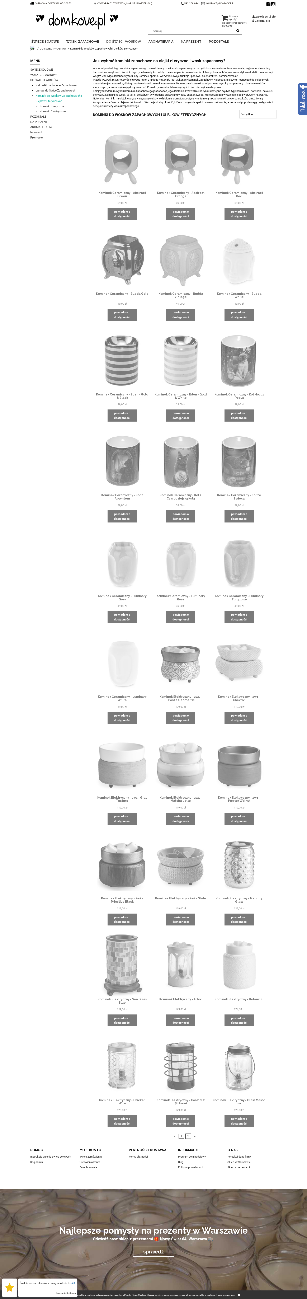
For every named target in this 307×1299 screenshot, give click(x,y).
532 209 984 (191, 3)
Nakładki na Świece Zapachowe (56, 85)
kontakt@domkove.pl (220, 3)
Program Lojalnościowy (192, 1156)
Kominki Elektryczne (53, 111)
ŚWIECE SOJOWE (41, 69)
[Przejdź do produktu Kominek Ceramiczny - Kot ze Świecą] (239, 461)
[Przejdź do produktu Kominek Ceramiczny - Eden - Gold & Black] (122, 360)
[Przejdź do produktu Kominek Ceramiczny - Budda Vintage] (180, 260)
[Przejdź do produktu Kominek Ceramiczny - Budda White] (239, 260)
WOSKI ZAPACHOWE (43, 74)
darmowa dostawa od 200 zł (53, 3)
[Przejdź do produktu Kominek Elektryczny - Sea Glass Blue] (122, 965)
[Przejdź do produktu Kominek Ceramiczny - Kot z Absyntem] (122, 461)
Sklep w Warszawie (239, 1162)
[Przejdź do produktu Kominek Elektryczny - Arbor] (180, 965)
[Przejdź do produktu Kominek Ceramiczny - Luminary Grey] (122, 562)
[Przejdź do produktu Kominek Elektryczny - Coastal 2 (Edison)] (180, 1066)
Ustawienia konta (90, 1162)
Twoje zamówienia (91, 1156)
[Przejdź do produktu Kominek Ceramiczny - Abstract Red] (239, 159)
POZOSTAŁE (38, 116)
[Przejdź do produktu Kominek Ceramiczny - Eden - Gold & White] (180, 360)
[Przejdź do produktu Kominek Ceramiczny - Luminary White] (122, 663)
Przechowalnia (88, 1167)
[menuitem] (47, 40)
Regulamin (36, 1162)
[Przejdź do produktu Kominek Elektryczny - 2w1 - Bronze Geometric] (180, 663)
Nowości (36, 132)
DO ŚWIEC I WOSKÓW (44, 80)
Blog (180, 1162)
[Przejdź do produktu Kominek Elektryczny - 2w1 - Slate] (180, 864)
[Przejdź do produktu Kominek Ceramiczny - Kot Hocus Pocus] (239, 360)
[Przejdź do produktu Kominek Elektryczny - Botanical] (239, 965)
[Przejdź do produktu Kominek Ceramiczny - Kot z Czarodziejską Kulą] (180, 461)
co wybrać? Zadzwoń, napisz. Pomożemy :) (124, 3)
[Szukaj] (238, 31)
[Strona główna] (77, 21)
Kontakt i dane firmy (239, 1156)
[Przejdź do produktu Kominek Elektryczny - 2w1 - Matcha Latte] (180, 763)
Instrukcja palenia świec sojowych (50, 1156)
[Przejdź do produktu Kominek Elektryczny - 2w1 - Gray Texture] (122, 763)
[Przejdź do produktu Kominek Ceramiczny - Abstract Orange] (180, 159)
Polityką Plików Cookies (135, 1295)
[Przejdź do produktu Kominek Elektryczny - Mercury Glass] (239, 864)
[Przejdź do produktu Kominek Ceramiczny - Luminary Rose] (180, 562)
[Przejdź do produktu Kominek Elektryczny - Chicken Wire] (122, 1066)
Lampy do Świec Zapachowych (56, 90)
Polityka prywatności (190, 1167)
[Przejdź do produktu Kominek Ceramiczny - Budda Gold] (122, 260)
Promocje (36, 137)
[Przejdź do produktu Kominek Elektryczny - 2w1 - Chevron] (239, 663)
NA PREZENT (38, 121)
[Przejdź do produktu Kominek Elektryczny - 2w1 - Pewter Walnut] (239, 763)
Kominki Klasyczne (52, 106)
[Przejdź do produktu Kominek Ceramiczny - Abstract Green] (122, 159)
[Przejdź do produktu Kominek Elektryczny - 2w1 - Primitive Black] (122, 864)
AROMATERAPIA (41, 127)
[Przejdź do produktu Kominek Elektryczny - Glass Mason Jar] (239, 1066)
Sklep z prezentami (238, 1167)
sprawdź (153, 1252)
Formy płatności (138, 1156)
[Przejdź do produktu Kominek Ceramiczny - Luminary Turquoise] (239, 562)
